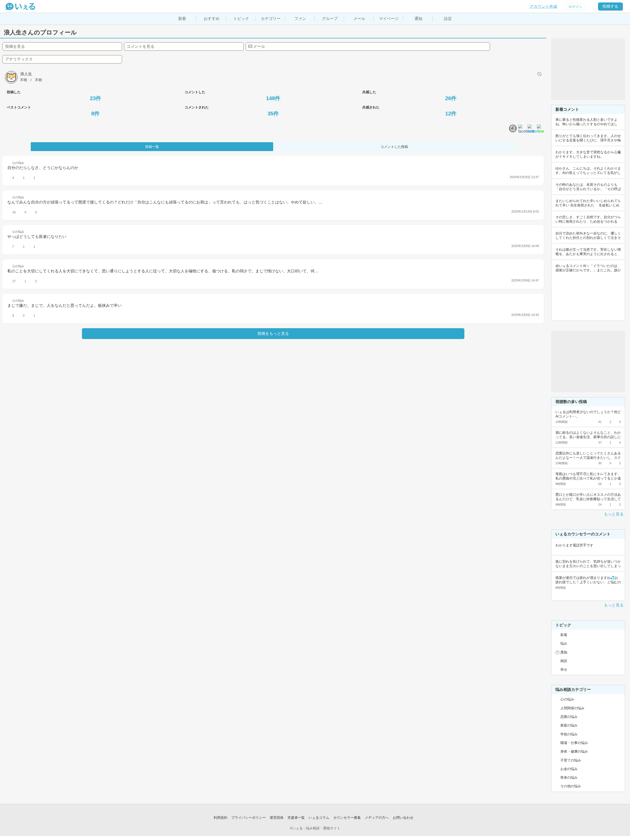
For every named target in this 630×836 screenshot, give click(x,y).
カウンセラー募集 (347, 818)
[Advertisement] (588, 69)
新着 (182, 18)
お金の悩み (569, 769)
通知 (418, 18)
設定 (448, 18)
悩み (563, 643)
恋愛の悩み (569, 717)
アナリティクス (19, 59)
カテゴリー (271, 18)
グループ (330, 18)
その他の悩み (570, 786)
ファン (300, 18)
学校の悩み (569, 734)
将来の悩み (569, 777)
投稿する (610, 6)
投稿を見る (15, 46)
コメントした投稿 (394, 147)
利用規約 (220, 818)
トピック (241, 18)
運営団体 (277, 818)
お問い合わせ (403, 818)
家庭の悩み (569, 725)
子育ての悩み (570, 760)
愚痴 (563, 652)
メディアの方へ (377, 818)
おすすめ (212, 18)
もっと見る (614, 514)
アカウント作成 (543, 6)
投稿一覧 (152, 147)
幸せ (563, 669)
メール (359, 18)
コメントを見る (140, 46)
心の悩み (567, 699)
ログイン (575, 7)
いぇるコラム (319, 818)
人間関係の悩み (572, 708)
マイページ (389, 18)
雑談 (563, 661)
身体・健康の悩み (574, 751)
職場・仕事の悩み (574, 743)
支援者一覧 (296, 818)
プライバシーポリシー (248, 818)
